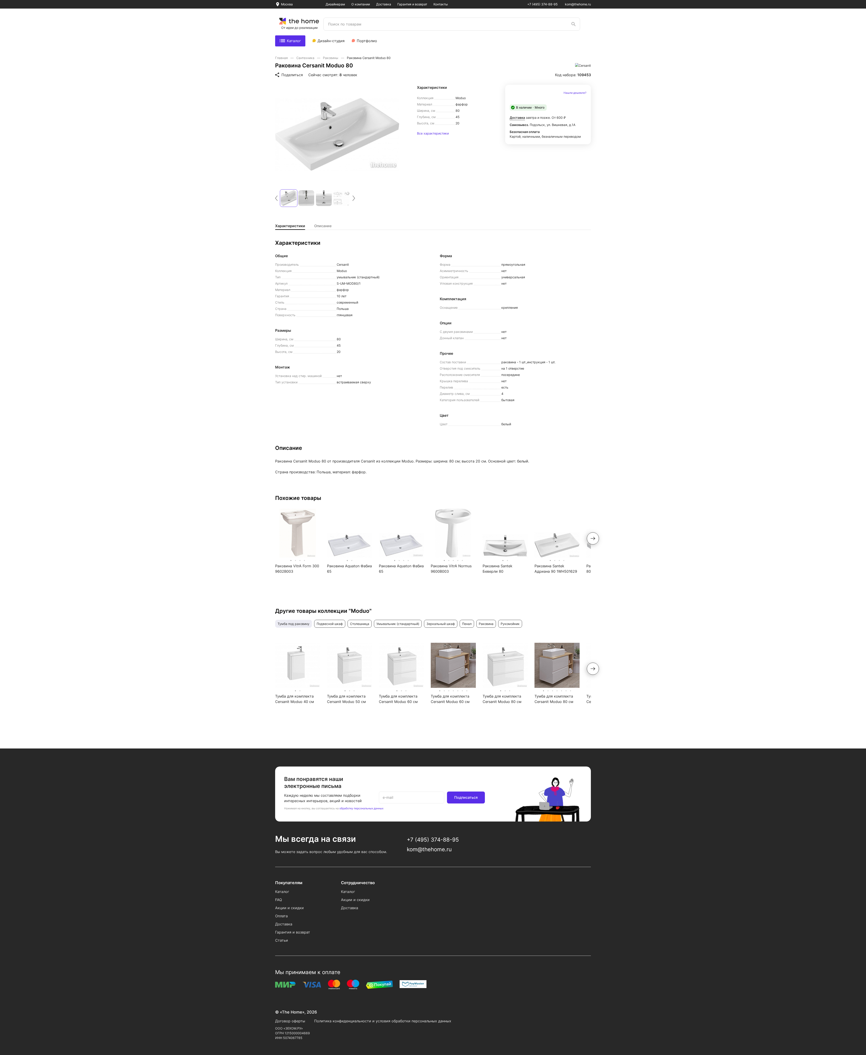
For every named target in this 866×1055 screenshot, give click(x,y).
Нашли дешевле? (575, 92)
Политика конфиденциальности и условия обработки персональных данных (382, 1021)
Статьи (281, 940)
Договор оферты (290, 1021)
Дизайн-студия (331, 41)
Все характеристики (433, 133)
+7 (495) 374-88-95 (542, 4)
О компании (360, 4)
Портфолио (367, 41)
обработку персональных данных (361, 808)
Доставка (383, 4)
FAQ (278, 899)
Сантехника (305, 58)
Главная (282, 58)
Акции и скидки (289, 908)
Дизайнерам (335, 4)
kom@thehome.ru (578, 4)
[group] (337, 134)
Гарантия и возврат (412, 4)
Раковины (331, 58)
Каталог (294, 41)
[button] (276, 198)
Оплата (281, 916)
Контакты (440, 4)
